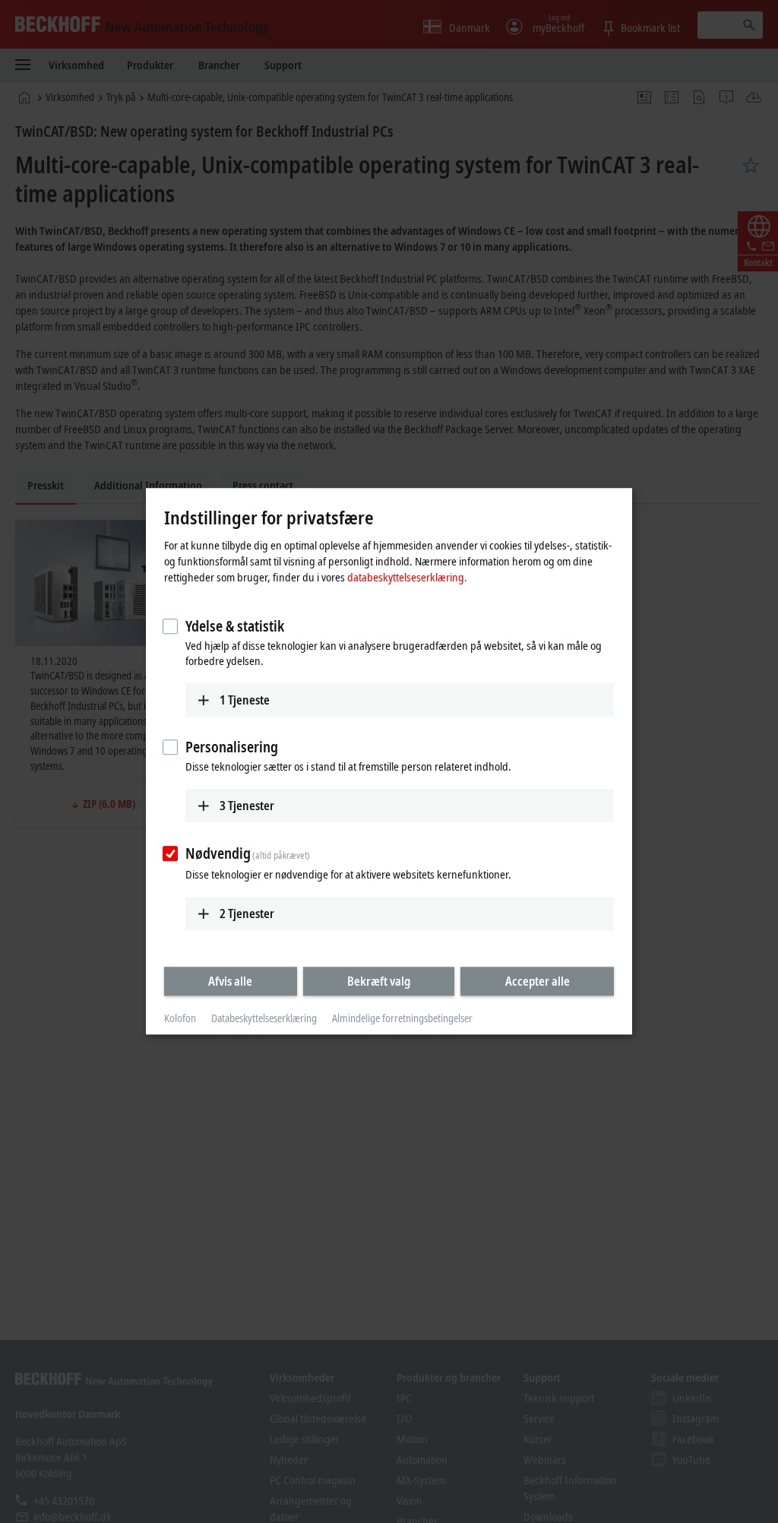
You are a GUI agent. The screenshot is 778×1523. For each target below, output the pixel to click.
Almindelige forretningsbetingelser (402, 1018)
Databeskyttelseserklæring (264, 1018)
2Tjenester (247, 913)
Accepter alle (537, 981)
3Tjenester (247, 805)
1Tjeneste (245, 700)
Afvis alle (230, 981)
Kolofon (180, 1018)
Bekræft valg (378, 981)
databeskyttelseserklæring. (407, 576)
